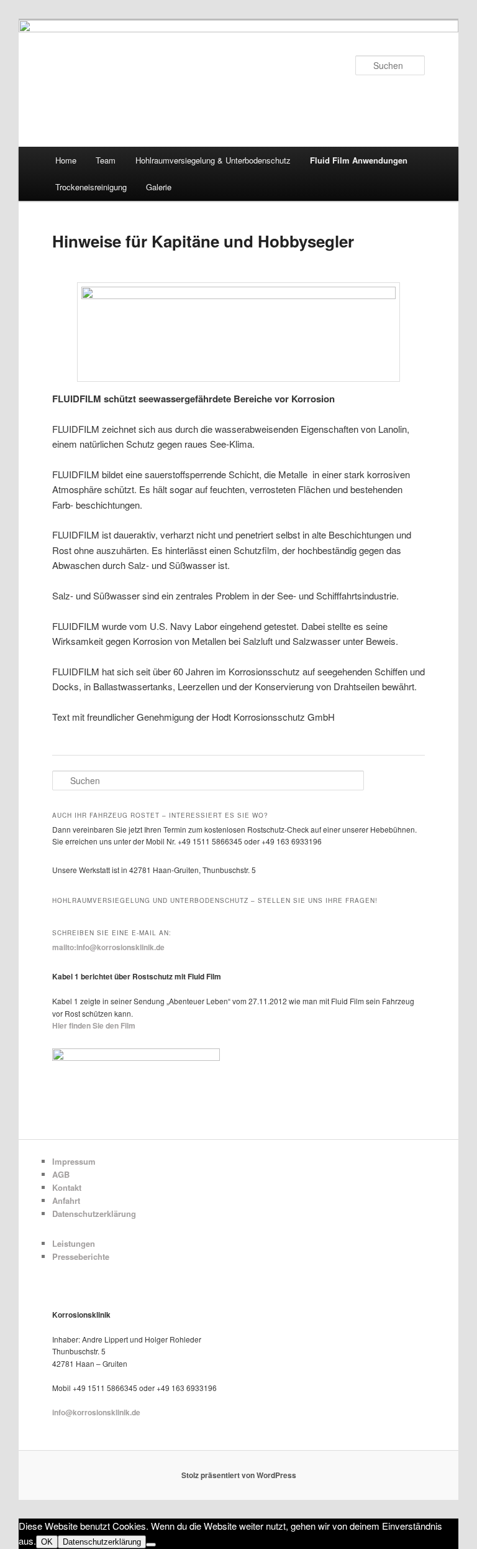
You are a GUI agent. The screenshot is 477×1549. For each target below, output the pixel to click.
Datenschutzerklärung (94, 1213)
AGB (61, 1174)
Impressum (74, 1161)
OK (47, 1542)
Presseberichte (80, 1256)
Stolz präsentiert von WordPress (238, 1475)
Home (65, 160)
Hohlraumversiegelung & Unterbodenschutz (213, 160)
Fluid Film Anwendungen (358, 160)
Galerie (158, 187)
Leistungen (73, 1243)
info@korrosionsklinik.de (96, 1412)
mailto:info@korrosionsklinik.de (108, 947)
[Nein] (151, 1545)
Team (106, 160)
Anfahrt (66, 1200)
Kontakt (66, 1187)
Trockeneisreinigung (91, 187)
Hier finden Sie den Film (93, 1025)
